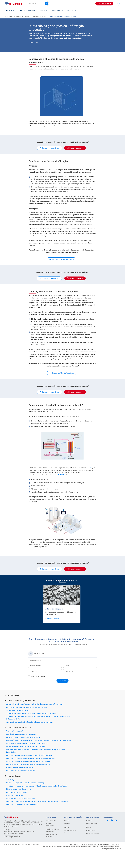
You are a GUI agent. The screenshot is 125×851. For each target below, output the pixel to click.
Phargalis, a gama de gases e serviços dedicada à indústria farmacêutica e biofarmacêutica (38, 740)
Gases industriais (51, 820)
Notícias (88, 827)
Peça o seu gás (11, 10)
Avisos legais (74, 844)
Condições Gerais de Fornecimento (93, 844)
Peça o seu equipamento (28, 10)
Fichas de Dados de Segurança (51, 835)
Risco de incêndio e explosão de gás (18, 789)
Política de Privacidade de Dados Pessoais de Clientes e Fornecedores (67, 846)
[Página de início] (11, 816)
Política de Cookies (112, 844)
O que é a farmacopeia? (14, 731)
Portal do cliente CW (70, 830)
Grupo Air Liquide (91, 824)
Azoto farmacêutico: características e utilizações (23, 737)
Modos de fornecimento (50, 825)
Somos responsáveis (92, 834)
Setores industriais (57, 10)
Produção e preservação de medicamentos (35, 16)
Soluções (18, 16)
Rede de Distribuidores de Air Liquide (52, 830)
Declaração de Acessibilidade (111, 849)
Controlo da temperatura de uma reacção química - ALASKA (26, 707)
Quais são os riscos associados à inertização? (22, 805)
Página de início (9, 16)
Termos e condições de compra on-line (106, 846)
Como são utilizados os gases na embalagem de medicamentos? (28, 761)
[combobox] (38, 3)
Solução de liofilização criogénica (17, 710)
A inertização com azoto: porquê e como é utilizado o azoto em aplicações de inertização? (37, 786)
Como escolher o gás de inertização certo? (20, 798)
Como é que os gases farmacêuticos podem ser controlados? (27, 743)
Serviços (66, 827)
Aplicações (43, 10)
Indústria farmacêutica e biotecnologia (19, 768)
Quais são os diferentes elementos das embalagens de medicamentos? (30, 758)
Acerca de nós (71, 10)
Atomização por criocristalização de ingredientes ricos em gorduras (29, 722)
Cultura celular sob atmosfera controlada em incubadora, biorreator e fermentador (34, 704)
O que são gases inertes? (14, 795)
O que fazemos (90, 830)
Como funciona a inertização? (16, 792)
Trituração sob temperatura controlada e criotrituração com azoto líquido (31, 713)
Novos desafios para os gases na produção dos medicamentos (28, 765)
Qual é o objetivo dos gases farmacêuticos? (21, 734)
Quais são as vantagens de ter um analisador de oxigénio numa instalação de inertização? (37, 802)
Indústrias (67, 824)
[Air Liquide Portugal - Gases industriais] (13, 3)
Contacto (89, 820)
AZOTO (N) (10, 780)
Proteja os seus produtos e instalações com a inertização (26, 783)
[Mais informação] (61, 595)
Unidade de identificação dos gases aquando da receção (25, 747)
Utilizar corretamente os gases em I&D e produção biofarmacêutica (29, 755)
